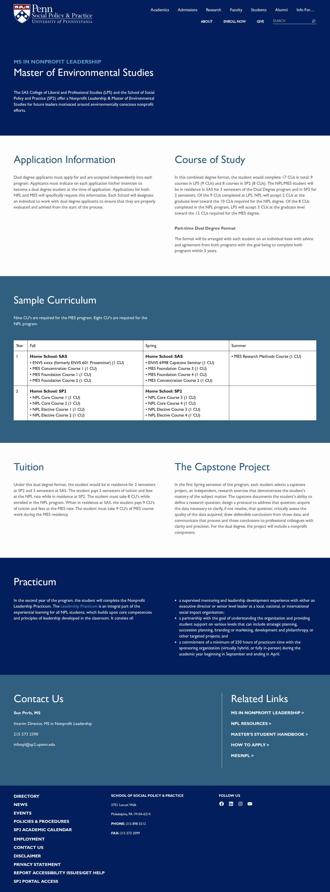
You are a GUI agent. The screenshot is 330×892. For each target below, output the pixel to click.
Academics (160, 9)
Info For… (305, 9)
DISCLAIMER (27, 856)
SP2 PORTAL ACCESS (36, 881)
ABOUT (207, 22)
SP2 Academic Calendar (43, 829)
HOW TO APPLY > (250, 744)
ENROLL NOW (235, 22)
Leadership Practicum (79, 606)
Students (258, 9)
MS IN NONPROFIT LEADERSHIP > (267, 712)
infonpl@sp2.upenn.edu (34, 744)
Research (213, 9)
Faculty (236, 9)
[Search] (313, 21)
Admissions (187, 9)
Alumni (281, 9)
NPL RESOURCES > (251, 723)
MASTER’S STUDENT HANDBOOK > (269, 734)
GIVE (260, 22)
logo (53, 15)
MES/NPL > (242, 755)
